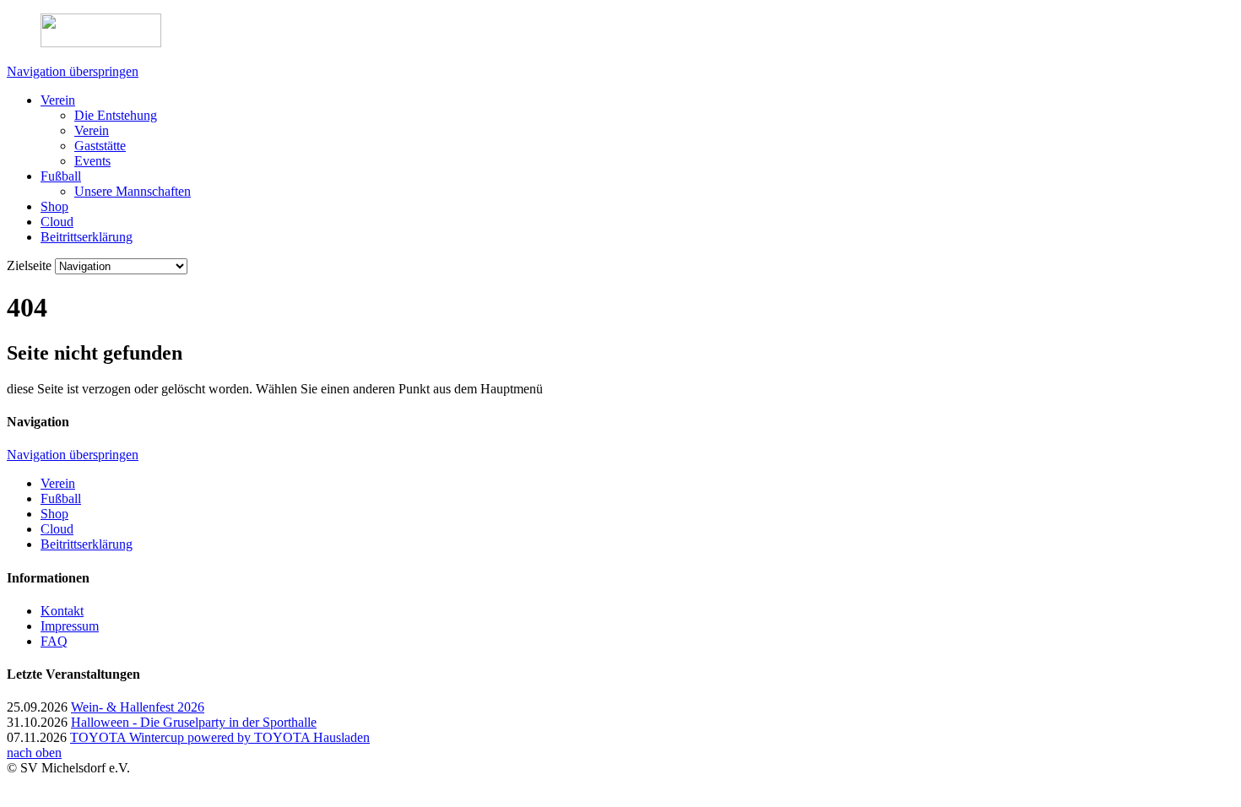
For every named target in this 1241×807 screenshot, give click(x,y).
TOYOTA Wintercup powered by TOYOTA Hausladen (220, 737)
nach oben (34, 752)
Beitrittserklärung (87, 237)
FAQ (54, 641)
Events (92, 161)
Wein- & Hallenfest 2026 (137, 707)
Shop (54, 206)
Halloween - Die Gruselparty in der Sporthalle (194, 722)
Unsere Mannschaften (132, 191)
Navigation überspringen (72, 71)
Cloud (57, 221)
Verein (58, 100)
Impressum (70, 626)
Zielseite (29, 265)
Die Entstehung (115, 115)
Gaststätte (100, 145)
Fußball (61, 176)
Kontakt (62, 611)
